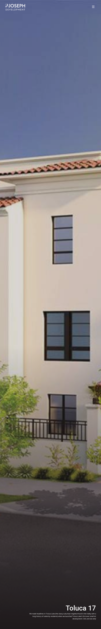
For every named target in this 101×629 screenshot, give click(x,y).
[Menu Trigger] (93, 6)
